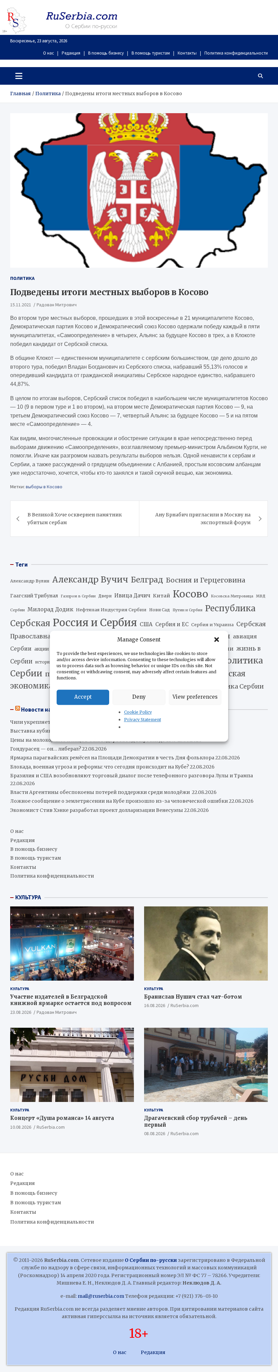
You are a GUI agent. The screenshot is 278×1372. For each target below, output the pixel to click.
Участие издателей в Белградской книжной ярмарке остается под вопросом (71, 1000)
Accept (83, 697)
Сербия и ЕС (171, 624)
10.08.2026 (20, 1127)
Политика (22, 278)
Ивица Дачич (132, 595)
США (146, 624)
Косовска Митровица (232, 596)
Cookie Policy (138, 712)
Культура (19, 988)
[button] (217, 640)
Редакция (71, 53)
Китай (161, 596)
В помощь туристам (151, 53)
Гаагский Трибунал (34, 596)
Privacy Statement (142, 719)
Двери (105, 595)
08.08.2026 (154, 1133)
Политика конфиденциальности (236, 53)
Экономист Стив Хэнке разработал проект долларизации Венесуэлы (96, 810)
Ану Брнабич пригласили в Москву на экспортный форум (203, 518)
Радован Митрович (57, 305)
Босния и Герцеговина (205, 580)
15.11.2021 (20, 305)
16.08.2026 (154, 1005)
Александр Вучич (90, 579)
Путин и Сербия (187, 610)
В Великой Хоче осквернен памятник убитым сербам (74, 518)
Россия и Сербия (95, 622)
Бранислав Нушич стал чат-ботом (193, 997)
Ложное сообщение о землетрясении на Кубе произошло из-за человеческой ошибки (119, 801)
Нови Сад (159, 609)
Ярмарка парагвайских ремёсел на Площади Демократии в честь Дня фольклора (112, 758)
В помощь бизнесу (106, 53)
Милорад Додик (50, 609)
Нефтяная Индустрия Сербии (111, 609)
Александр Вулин (29, 580)
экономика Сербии (233, 686)
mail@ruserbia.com (101, 1296)
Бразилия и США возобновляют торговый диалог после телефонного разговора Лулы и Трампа (131, 776)
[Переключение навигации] (18, 76)
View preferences (195, 697)
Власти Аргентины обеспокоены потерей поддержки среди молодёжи (100, 792)
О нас (48, 53)
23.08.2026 (20, 1012)
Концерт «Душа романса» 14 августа (62, 1118)
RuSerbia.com (185, 1005)
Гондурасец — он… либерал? (45, 749)
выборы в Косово (44, 487)
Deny (139, 697)
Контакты (187, 53)
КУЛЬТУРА (28, 897)
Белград (147, 580)
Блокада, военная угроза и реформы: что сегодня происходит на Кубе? (99, 767)
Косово (190, 594)
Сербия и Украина (212, 624)
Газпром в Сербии (78, 596)
